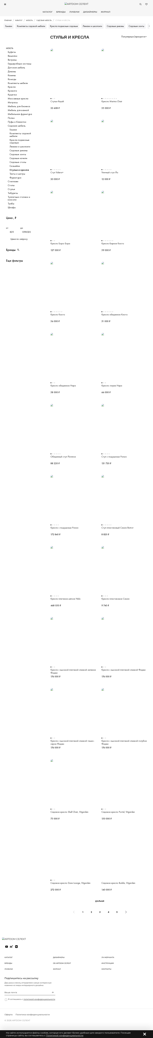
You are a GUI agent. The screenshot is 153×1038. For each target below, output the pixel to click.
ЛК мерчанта (107, 957)
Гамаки (8, 26)
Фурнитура (15, 177)
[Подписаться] (52, 992)
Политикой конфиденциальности (64, 1035)
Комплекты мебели (18, 83)
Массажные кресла (18, 98)
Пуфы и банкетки (17, 122)
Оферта (8, 1014)
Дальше (99, 901)
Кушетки (12, 94)
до (21, 227)
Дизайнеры (90, 12)
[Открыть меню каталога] (5, 4)
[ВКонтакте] (16, 947)
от (7, 227)
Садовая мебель (17, 125)
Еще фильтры (14, 260)
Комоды (12, 79)
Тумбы (11, 203)
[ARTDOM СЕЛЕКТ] (16, 939)
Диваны (12, 71)
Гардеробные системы (19, 63)
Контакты (106, 969)
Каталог (47, 12)
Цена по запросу (18, 239)
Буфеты (12, 52)
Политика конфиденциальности (33, 1014)
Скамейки (15, 166)
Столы (11, 185)
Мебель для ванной (18, 110)
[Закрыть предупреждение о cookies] (144, 1034)
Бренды (61, 12)
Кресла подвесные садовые (64, 26)
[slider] (7, 223)
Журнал (105, 12)
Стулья (11, 189)
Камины (12, 75)
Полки (11, 118)
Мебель (9, 48)
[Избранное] (146, 4)
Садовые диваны (115, 26)
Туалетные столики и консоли (19, 198)
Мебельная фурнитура (20, 114)
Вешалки (12, 56)
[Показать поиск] (140, 4)
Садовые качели (18, 158)
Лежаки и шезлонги (92, 26)
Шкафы (12, 207)
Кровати (12, 90)
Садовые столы (18, 162)
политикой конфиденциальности (39, 999)
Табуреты (13, 193)
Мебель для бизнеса (19, 106)
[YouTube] (6, 947)
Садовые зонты (136, 26)
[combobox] (134, 37)
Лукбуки (74, 12)
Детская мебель (16, 67)
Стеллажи (13, 181)
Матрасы (13, 102)
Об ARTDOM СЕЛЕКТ (62, 963)
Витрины (12, 59)
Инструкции (107, 963)
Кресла (12, 87)
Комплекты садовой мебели (31, 26)
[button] (20, 250)
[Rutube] (11, 947)
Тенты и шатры (17, 173)
